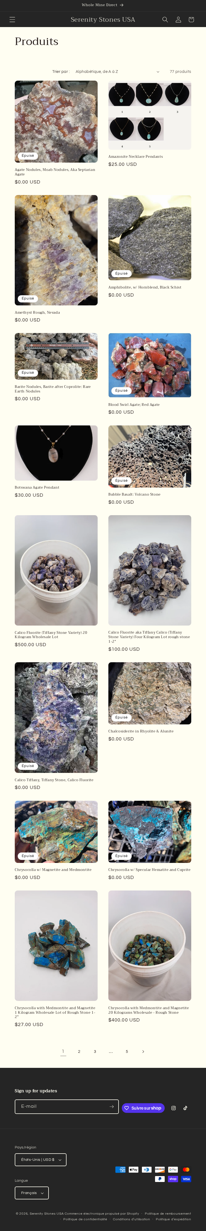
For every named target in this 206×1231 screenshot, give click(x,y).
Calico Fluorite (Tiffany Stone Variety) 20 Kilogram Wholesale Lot (51, 635)
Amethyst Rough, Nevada (37, 312)
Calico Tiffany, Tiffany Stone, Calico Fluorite (54, 780)
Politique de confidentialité (85, 1219)
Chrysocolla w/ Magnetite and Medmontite (53, 870)
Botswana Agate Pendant (37, 487)
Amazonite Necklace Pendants (135, 157)
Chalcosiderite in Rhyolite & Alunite (141, 731)
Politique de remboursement (168, 1213)
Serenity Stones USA (47, 1213)
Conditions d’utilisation (131, 1219)
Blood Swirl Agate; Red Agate (134, 405)
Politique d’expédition (173, 1219)
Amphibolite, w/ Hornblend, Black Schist (144, 287)
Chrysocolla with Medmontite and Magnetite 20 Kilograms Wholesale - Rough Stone (148, 1010)
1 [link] (63, 1051)
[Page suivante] (142, 1051)
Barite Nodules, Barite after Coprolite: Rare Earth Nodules (53, 389)
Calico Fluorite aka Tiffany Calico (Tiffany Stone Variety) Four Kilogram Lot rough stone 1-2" (149, 637)
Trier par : (61, 71)
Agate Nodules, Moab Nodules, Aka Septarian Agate (55, 172)
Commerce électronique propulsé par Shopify (102, 1213)
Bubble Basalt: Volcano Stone (134, 494)
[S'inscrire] (111, 1106)
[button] (12, 19)
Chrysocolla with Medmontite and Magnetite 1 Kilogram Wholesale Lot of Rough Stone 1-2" (55, 1013)
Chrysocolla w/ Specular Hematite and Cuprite (149, 870)
